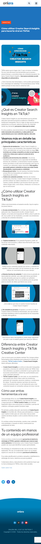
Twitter (3, 482)
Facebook (8, 482)
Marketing (6, 22)
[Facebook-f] (22, 522)
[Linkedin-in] (14, 522)
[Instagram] (18, 522)
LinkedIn (13, 482)
